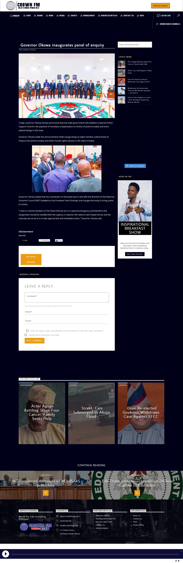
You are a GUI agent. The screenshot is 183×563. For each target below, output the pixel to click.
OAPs (28, 15)
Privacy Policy (138, 525)
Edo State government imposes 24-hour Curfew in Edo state (138, 483)
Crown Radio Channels (169, 24)
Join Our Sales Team (104, 522)
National (73, 385)
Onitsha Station (160, 5)
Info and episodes (135, 254)
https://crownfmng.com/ (70, 516)
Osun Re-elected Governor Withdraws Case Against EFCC (139, 80)
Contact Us (128, 15)
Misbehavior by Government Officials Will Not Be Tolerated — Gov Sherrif (139, 90)
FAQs (135, 522)
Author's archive (31, 259)
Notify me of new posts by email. (44, 335)
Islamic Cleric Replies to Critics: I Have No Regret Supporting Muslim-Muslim (139, 99)
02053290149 (65, 521)
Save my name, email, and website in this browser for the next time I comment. (66, 330)
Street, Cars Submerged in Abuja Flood (140, 71)
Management (89, 15)
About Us (136, 515)
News (51, 15)
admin (23, 252)
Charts (74, 15)
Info (142, 15)
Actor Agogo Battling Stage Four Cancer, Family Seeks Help (140, 63)
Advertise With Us (109, 15)
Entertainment (26, 385)
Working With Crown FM (105, 519)
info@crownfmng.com (69, 525)
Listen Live (165, 15)
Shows (40, 15)
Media (62, 15)
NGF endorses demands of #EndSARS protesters (46, 483)
